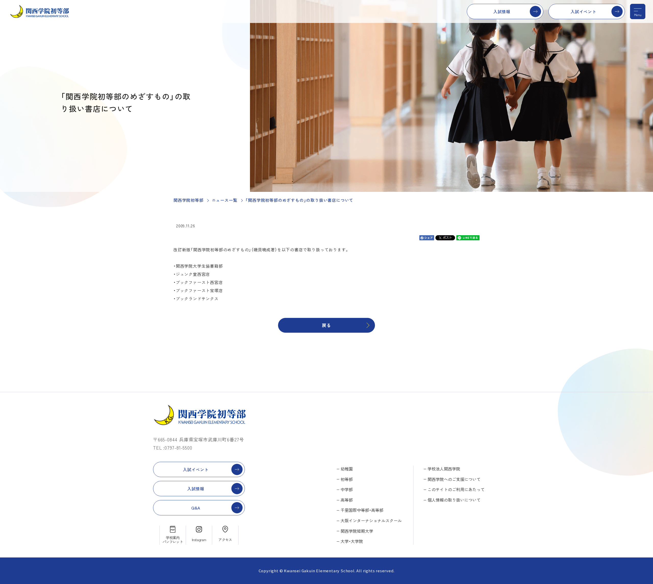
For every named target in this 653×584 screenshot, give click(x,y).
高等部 (347, 500)
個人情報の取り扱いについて (454, 500)
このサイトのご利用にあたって (456, 489)
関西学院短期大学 (357, 531)
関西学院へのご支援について (454, 479)
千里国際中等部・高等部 (362, 510)
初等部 (347, 479)
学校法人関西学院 (444, 469)
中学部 (347, 489)
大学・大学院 (352, 541)
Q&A (195, 508)
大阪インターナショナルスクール (371, 520)
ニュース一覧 (224, 200)
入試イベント (583, 11)
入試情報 (501, 11)
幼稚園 (347, 469)
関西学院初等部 (188, 200)
